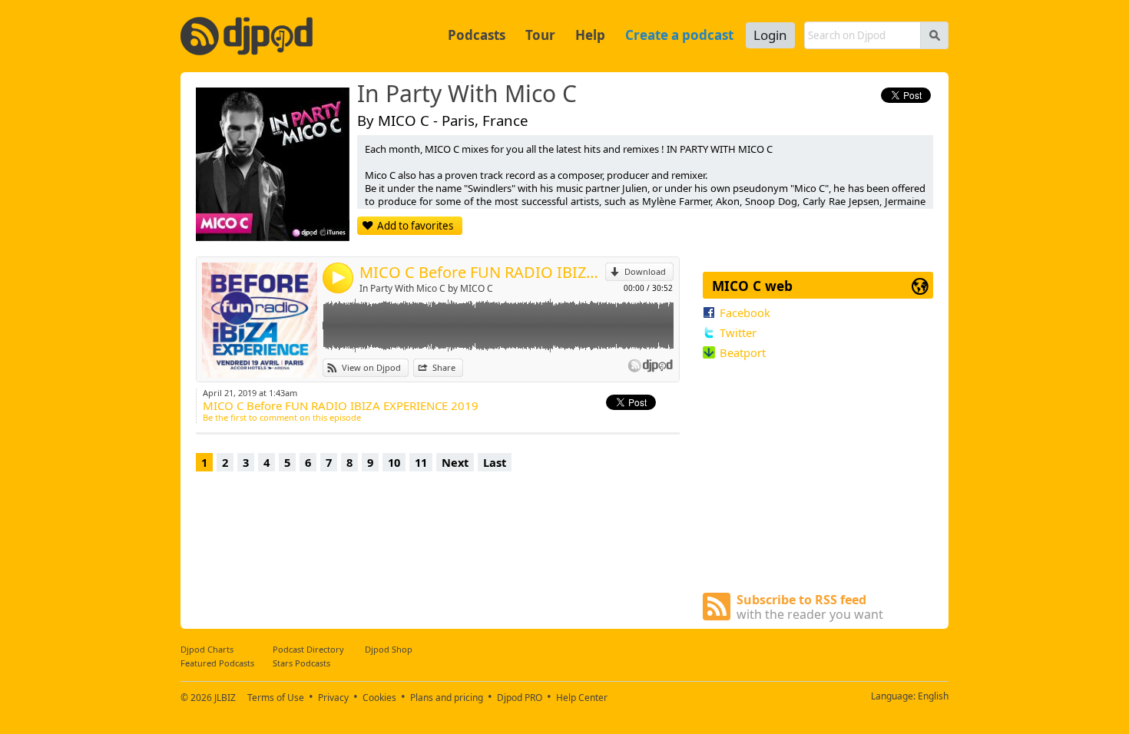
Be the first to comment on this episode (282, 417)
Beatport (743, 352)
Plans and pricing (446, 697)
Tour (540, 35)
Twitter (738, 332)
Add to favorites (415, 226)
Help (590, 35)
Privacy (333, 697)
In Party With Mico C (467, 94)
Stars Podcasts (301, 663)
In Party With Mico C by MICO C (426, 288)
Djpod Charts (206, 649)
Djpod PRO (519, 697)
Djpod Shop (388, 649)
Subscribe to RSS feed (810, 607)
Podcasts (476, 35)
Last (494, 462)
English (933, 696)
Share (443, 367)
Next (455, 462)
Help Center (582, 697)
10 (394, 462)
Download (645, 271)
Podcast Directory (308, 649)
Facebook (745, 312)
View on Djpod (371, 367)
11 (421, 462)
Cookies (379, 697)
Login (770, 35)
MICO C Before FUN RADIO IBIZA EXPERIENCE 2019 (482, 272)
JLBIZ (225, 697)
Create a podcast (679, 35)
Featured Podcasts (217, 663)
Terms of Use (275, 697)
